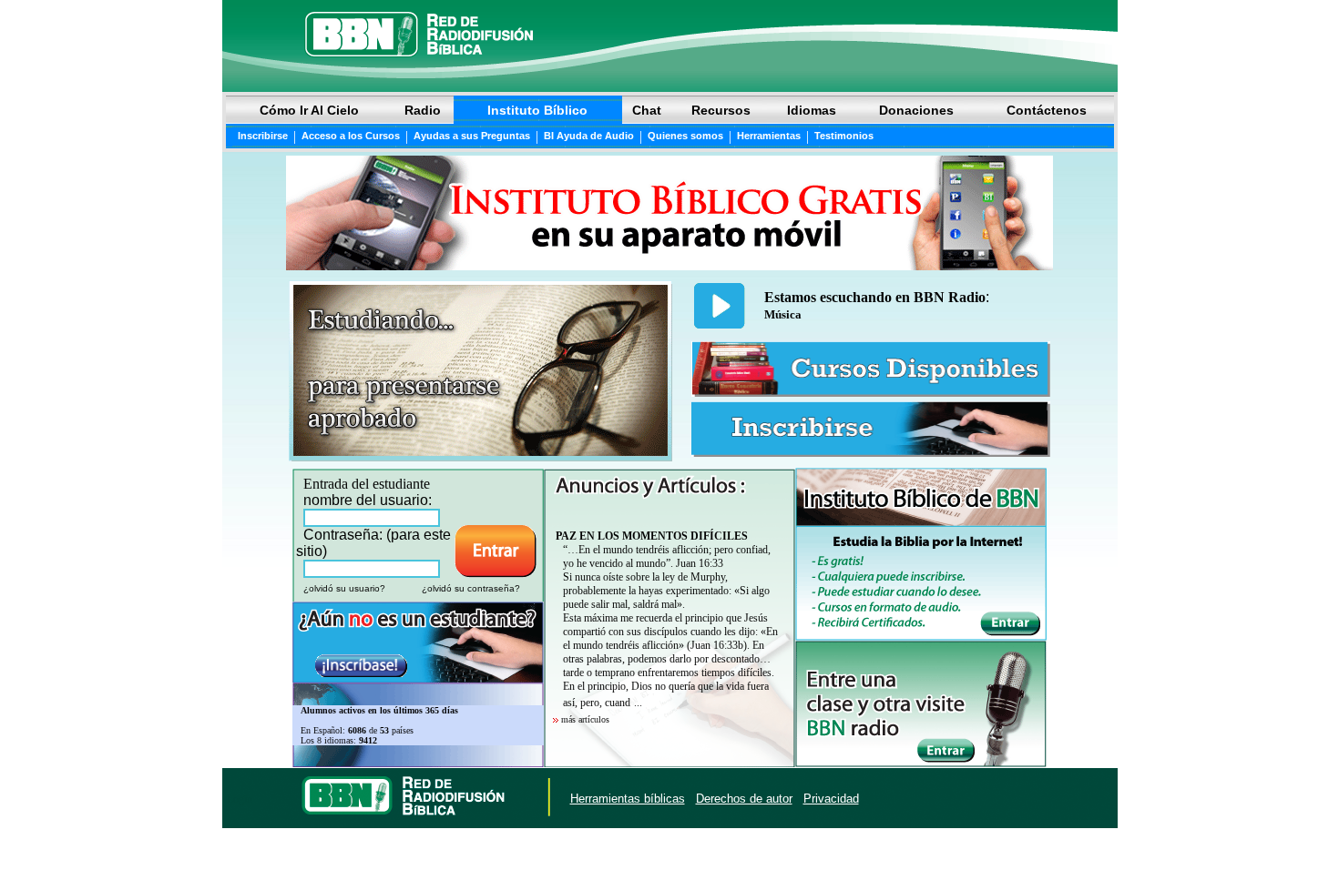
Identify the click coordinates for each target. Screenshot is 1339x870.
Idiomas (811, 110)
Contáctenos (1047, 110)
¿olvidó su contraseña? (471, 588)
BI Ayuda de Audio (589, 135)
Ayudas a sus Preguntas (472, 135)
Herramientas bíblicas (627, 798)
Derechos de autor (744, 798)
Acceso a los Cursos (351, 135)
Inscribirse (263, 135)
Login (239, 799)
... (638, 702)
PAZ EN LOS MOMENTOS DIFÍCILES (652, 536)
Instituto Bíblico (537, 110)
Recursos (721, 110)
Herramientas (769, 135)
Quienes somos (685, 135)
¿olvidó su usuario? (344, 588)
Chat (646, 110)
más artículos (585, 719)
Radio (422, 110)
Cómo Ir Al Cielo (309, 110)
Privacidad (831, 798)
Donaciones (916, 110)
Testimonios (844, 135)
